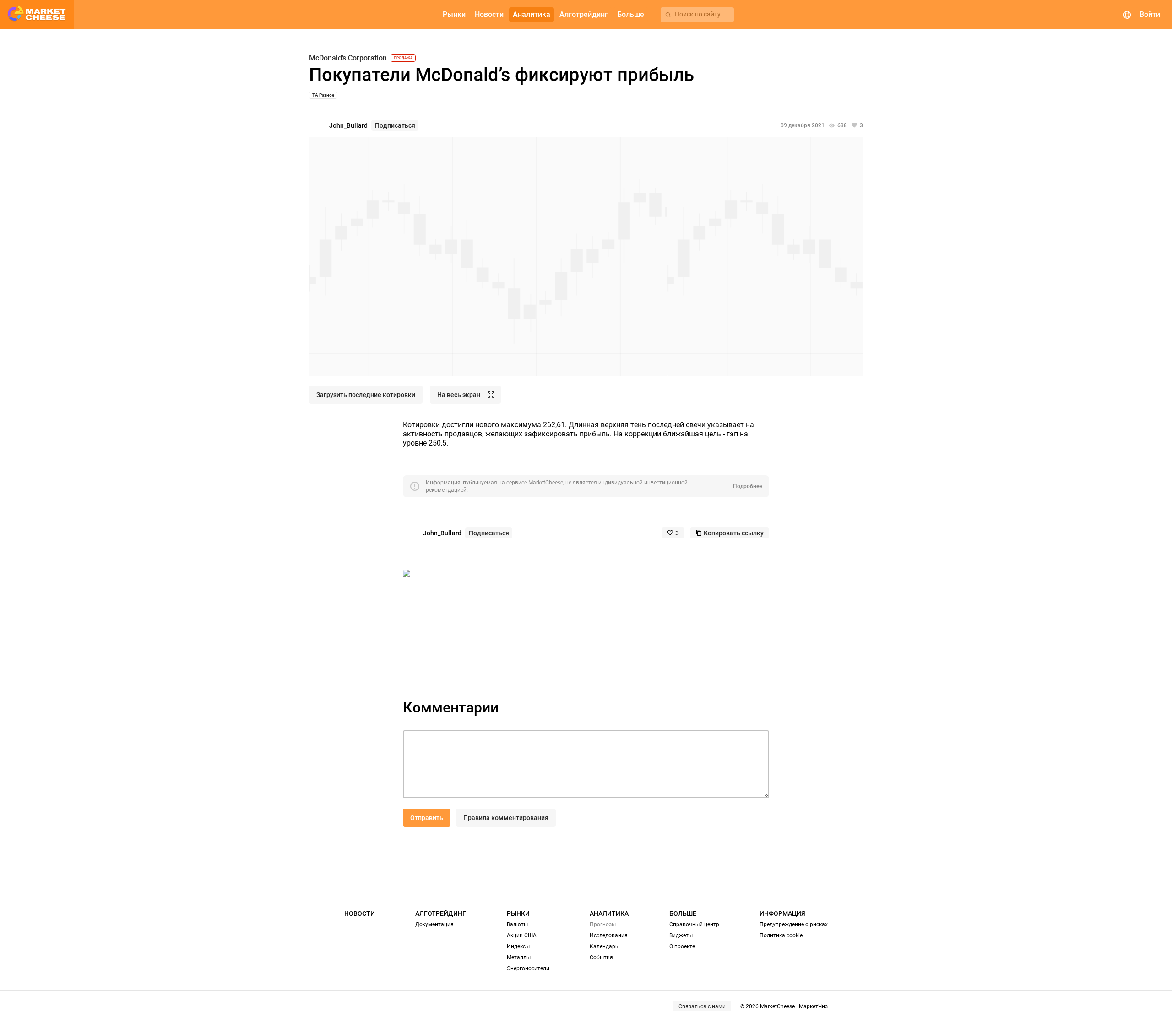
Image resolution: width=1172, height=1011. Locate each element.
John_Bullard (348, 125)
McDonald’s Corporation (348, 58)
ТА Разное (323, 95)
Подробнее (747, 486)
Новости (359, 913)
